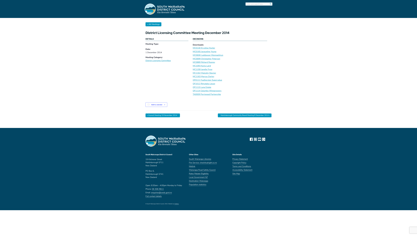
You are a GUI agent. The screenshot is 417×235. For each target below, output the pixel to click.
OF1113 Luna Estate (202, 87)
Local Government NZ (198, 177)
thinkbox (176, 204)
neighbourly (263, 139)
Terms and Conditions (241, 166)
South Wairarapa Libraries (200, 159)
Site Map (236, 174)
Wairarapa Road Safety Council (202, 170)
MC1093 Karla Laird (202, 66)
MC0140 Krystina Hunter (204, 48)
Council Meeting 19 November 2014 (162, 115)
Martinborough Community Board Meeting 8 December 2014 (245, 115)
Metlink (192, 166)
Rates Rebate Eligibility (199, 174)
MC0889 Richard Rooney (204, 62)
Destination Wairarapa (198, 181)
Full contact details (154, 196)
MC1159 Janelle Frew (202, 69)
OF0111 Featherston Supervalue (207, 80)
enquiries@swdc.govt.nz (161, 192)
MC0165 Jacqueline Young (204, 51)
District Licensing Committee (158, 60)
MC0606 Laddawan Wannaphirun (208, 55)
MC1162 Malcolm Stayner (204, 73)
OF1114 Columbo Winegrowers (207, 90)
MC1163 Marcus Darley (203, 76)
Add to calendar (156, 105)
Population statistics (197, 184)
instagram (255, 139)
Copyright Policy (239, 163)
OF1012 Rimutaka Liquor (204, 83)
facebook (251, 139)
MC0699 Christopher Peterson (206, 58)
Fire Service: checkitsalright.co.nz (203, 163)
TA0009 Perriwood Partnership (207, 94)
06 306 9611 (158, 189)
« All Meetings (153, 24)
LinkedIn (267, 139)
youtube (259, 139)
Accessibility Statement (242, 170)
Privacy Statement (240, 159)
